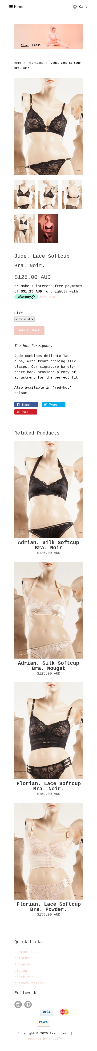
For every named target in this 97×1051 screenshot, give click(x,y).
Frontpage (35, 63)
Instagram (18, 1004)
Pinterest (28, 1004)
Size (18, 313)
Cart (83, 7)
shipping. (23, 965)
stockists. (25, 977)
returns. (22, 958)
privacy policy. (30, 983)
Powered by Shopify (45, 1039)
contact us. (26, 952)
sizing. (21, 971)
